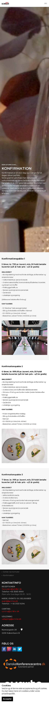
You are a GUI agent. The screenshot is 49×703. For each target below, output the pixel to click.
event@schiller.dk (10, 601)
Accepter (7, 699)
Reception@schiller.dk (12, 589)
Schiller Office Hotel (5, 3)
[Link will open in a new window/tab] (4, 649)
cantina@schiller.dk (10, 611)
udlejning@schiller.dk (11, 619)
